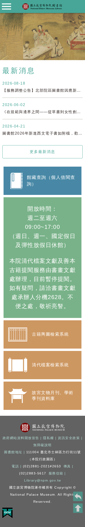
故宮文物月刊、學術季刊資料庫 (42, 396)
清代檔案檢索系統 (42, 365)
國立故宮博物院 (42, 427)
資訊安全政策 (69, 438)
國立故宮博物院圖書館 (42, 6)
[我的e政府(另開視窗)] (7, 517)
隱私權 (48, 438)
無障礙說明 (42, 445)
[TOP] (78, 508)
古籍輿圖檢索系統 (42, 334)
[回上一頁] (78, 496)
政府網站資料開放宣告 (21, 438)
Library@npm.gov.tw (42, 480)
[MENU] (6, 6)
